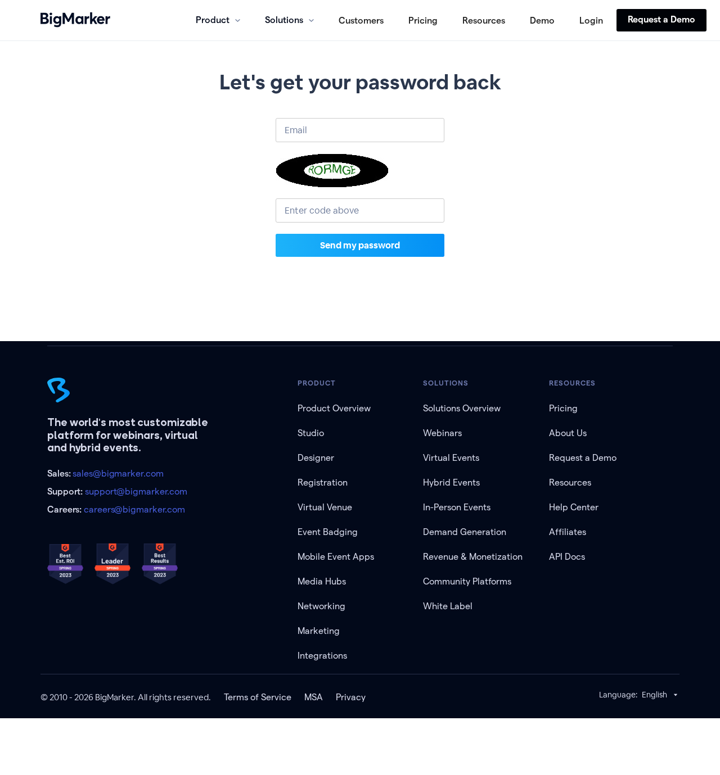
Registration (323, 482)
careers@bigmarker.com (134, 509)
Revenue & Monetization (473, 556)
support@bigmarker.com (136, 491)
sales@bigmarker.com (118, 473)
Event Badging (328, 532)
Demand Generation (464, 532)
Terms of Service (257, 697)
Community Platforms (467, 581)
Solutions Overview (462, 408)
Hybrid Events (451, 482)
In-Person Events (456, 507)
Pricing (423, 20)
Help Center (573, 507)
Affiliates (567, 532)
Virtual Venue (325, 507)
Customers (361, 20)
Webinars (442, 433)
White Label (447, 606)
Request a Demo (661, 19)
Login (591, 20)
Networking (321, 606)
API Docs (567, 556)
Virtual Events (451, 458)
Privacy (351, 697)
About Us (568, 433)
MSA (313, 697)
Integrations (322, 655)
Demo (542, 20)
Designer (316, 458)
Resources (483, 20)
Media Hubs (322, 581)
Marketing (319, 631)
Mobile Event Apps (336, 556)
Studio (311, 433)
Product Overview (334, 408)
